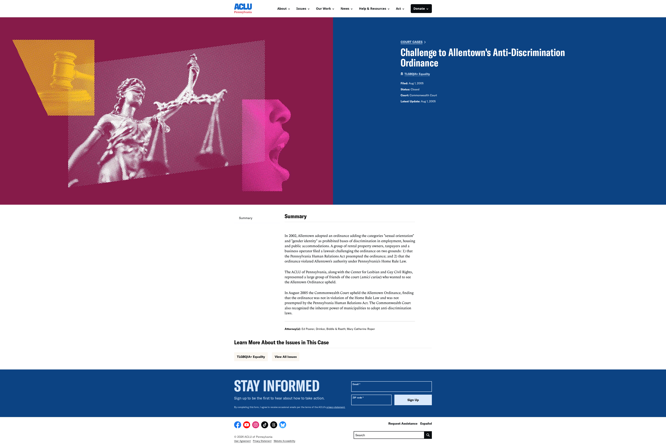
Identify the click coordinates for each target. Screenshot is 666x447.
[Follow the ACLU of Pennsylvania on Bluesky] (282, 425)
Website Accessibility (284, 441)
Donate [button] (419, 8)
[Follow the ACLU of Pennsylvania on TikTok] (264, 425)
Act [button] (398, 8)
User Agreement (242, 441)
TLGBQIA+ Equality (417, 73)
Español (426, 423)
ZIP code (358, 397)
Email (356, 384)
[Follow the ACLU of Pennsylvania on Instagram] (255, 425)
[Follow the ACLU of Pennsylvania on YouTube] (246, 425)
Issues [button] (301, 8)
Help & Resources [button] (372, 8)
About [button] (282, 8)
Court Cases (411, 42)
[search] (428, 435)
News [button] (345, 8)
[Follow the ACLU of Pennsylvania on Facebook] (237, 425)
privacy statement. (335, 407)
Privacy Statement (262, 441)
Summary (245, 218)
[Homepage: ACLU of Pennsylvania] (246, 8)
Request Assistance (402, 423)
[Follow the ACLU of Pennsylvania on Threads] (273, 425)
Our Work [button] (323, 8)
